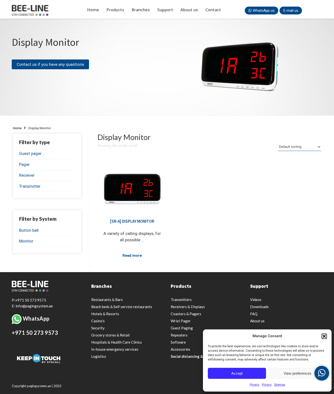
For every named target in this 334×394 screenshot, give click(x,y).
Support (165, 9)
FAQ (253, 314)
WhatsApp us (264, 10)
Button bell (29, 230)
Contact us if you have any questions (50, 64)
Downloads (259, 306)
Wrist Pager (181, 321)
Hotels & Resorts (105, 314)
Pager (24, 164)
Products (115, 9)
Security (98, 328)
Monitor (26, 241)
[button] (324, 336)
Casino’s (98, 321)
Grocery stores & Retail (110, 335)
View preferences (298, 373)
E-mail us (290, 10)
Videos (255, 299)
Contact (213, 9)
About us (189, 9)
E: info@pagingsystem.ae (32, 306)
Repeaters (179, 335)
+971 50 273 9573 (35, 332)
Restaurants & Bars (107, 299)
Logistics (98, 356)
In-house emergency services (114, 349)
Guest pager (30, 153)
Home (93, 9)
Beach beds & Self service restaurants (121, 306)
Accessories (180, 349)
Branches (141, 9)
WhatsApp (36, 318)
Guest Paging (182, 328)
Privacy (254, 384)
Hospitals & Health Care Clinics (116, 342)
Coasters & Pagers (186, 314)
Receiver (27, 175)
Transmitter (30, 186)
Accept (237, 373)
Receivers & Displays (188, 306)
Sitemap (279, 384)
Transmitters (181, 299)
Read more (132, 255)
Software (178, 342)
